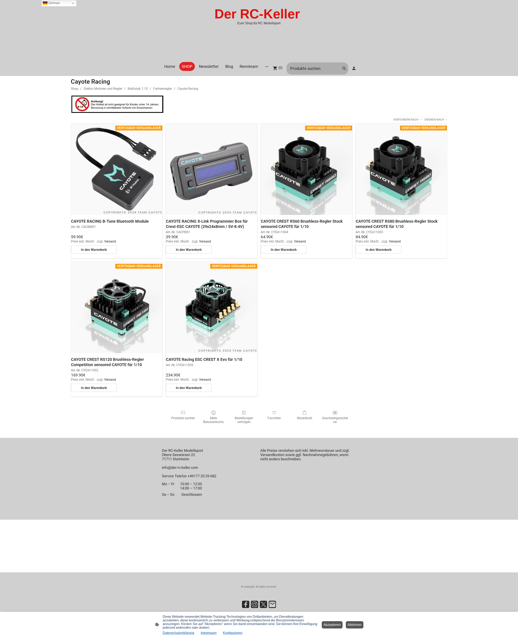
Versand (110, 241)
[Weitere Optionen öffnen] (266, 66)
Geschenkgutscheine (335, 420)
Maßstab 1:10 (138, 89)
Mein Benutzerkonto (213, 420)
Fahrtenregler (162, 89)
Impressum (209, 633)
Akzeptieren (332, 624)
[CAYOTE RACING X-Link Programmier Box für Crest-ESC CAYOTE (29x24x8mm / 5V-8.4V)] (211, 169)
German (54, 3)
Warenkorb (304, 418)
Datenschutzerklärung (178, 633)
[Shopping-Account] (353, 68)
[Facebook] (245, 604)
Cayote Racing (187, 89)
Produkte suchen (183, 418)
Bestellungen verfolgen (244, 420)
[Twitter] (263, 604)
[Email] (272, 604)
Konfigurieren (232, 633)
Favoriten (274, 418)
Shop (74, 89)
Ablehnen (355, 624)
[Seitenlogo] (259, 57)
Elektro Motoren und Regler (103, 89)
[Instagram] (254, 604)
